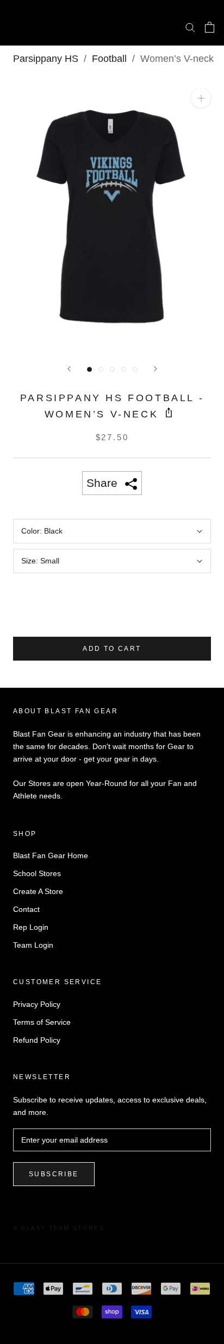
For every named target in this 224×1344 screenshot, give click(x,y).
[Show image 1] (89, 369)
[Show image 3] (112, 369)
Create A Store (38, 891)
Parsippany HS (45, 58)
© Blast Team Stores (58, 1228)
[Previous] (69, 368)
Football (109, 58)
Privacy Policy (36, 1004)
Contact (26, 909)
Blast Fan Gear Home (50, 855)
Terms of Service (42, 1022)
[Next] (155, 368)
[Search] (190, 26)
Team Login (33, 945)
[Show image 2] (100, 369)
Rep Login (30, 927)
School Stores (37, 873)
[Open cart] (209, 27)
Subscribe (54, 1174)
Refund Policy (36, 1040)
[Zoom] (200, 97)
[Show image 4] (123, 369)
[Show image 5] (135, 369)
